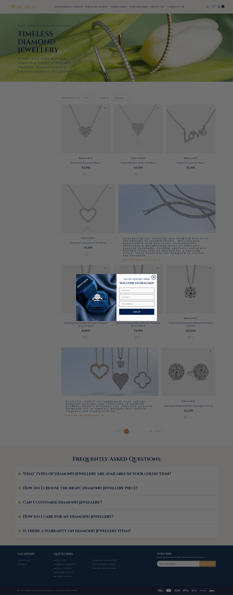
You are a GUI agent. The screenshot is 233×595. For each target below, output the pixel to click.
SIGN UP (136, 312)
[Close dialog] (154, 277)
